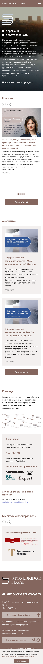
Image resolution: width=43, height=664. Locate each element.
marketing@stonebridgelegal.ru (15, 502)
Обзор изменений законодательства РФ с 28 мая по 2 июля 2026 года (19, 332)
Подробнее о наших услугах (17, 82)
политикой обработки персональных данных (18, 656)
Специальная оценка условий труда (21, 648)
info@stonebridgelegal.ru (12, 633)
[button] (9, 104)
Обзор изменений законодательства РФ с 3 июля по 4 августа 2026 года (20, 261)
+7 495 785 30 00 (9, 608)
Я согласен (21, 661)
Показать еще (21, 202)
